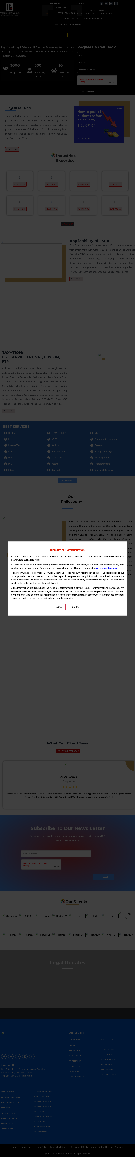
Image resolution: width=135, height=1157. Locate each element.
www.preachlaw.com (106, 568)
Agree (59, 607)
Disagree (75, 607)
